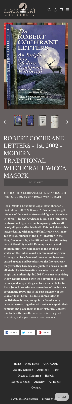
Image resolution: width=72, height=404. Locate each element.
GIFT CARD (51, 363)
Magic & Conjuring (29, 375)
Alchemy (39, 381)
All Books (55, 381)
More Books (32, 363)
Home (17, 363)
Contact (36, 387)
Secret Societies (20, 381)
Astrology (43, 370)
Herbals (49, 375)
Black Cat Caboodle (28, 398)
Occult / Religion (23, 370)
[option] (18, 120)
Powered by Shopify (51, 398)
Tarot (56, 370)
